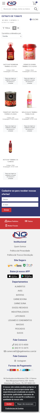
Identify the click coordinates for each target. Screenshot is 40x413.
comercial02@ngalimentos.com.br (21, 351)
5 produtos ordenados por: (11, 33)
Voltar (35, 19)
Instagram (21, 361)
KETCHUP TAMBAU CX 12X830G (10, 160)
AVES (20, 291)
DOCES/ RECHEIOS (20, 308)
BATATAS (20, 295)
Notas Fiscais (13, 226)
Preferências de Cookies (14, 408)
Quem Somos (20, 246)
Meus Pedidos (12, 221)
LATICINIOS (20, 316)
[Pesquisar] (35, 9)
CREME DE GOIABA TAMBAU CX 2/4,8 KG (29, 65)
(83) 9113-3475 (21, 348)
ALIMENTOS (20, 286)
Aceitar (9, 404)
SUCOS (20, 333)
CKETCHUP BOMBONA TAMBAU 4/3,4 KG (10, 65)
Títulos (30, 221)
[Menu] (4, 3)
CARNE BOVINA (20, 299)
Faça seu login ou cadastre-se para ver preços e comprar (10, 81)
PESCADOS (20, 329)
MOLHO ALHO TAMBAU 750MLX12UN (29, 113)
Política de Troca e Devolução (20, 255)
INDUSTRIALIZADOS (20, 312)
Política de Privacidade (20, 251)
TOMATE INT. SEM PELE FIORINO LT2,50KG (10, 113)
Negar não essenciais (25, 404)
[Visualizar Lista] (18, 28)
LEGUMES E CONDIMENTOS (20, 320)
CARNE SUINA (20, 303)
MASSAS (20, 324)
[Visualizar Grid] (14, 28)
